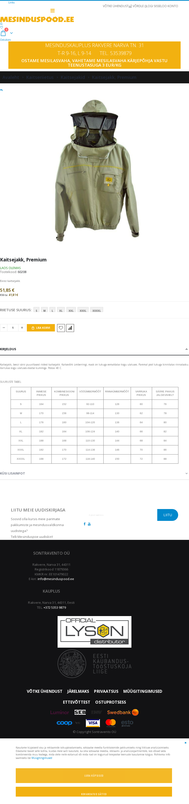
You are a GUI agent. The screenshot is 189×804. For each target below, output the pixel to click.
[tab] (94, 349)
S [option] (36, 310)
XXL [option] (71, 310)
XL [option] (61, 310)
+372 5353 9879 (55, 607)
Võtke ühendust (45, 691)
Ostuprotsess (110, 702)
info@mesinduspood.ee (56, 579)
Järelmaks (78, 691)
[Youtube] (89, 524)
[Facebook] (85, 524)
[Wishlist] (1, 27)
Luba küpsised (94, 775)
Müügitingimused (142, 691)
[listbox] (69, 311)
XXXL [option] (83, 310)
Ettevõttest (77, 702)
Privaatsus (106, 691)
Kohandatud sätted (94, 794)
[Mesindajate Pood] (94, 19)
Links (11, 2)
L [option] (52, 310)
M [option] (44, 310)
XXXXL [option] (97, 310)
